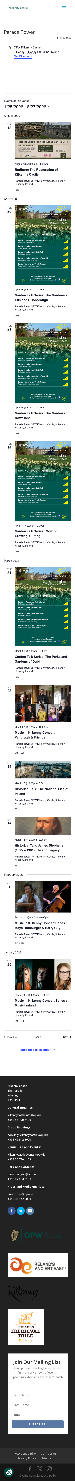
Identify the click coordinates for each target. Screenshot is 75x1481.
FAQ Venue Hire (25, 1453)
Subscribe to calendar (35, 1050)
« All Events (63, 38)
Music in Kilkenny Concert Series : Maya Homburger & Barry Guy (41, 925)
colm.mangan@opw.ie (22, 1174)
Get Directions (23, 56)
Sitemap (47, 1458)
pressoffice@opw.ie (20, 1194)
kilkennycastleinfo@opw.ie (25, 1115)
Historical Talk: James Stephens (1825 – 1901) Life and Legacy (39, 847)
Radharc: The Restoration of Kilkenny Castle (36, 172)
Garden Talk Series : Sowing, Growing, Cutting (36, 533)
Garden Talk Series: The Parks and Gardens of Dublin (41, 659)
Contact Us (48, 1453)
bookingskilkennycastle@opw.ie (28, 1135)
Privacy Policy (27, 1458)
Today (37, 1036)
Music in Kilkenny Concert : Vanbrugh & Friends (35, 735)
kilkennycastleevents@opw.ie (26, 1154)
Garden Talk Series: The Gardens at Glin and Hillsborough (41, 297)
